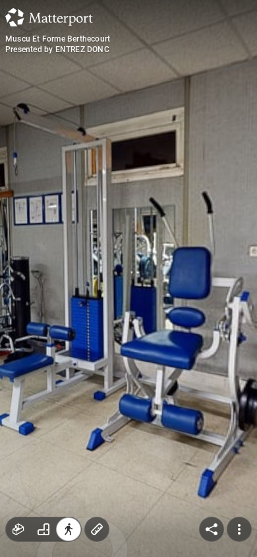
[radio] (18, 529)
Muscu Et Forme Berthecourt (57, 39)
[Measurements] (96, 529)
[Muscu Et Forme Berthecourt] (128, 278)
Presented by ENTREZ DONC (57, 49)
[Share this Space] (211, 529)
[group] (43, 529)
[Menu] (239, 529)
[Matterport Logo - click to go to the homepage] (49, 17)
